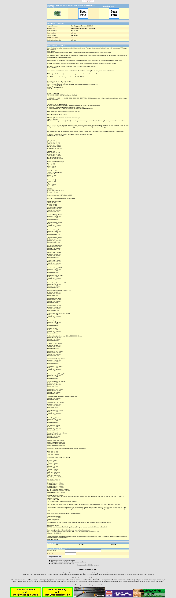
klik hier (73, 33)
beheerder (83, 562)
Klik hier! (71, 563)
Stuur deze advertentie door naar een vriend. (63, 560)
